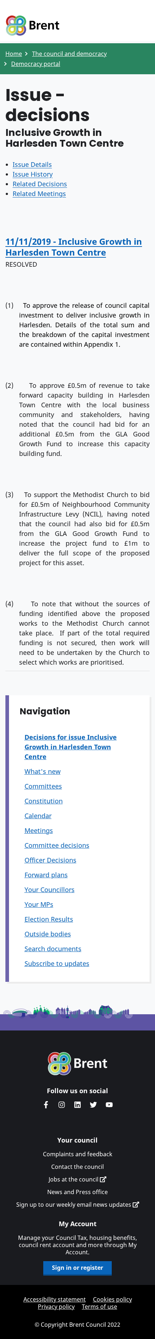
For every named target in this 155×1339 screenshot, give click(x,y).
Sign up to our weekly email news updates (74, 1204)
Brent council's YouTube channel (109, 1104)
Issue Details (32, 164)
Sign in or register (77, 1268)
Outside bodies (48, 934)
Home (13, 54)
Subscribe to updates (57, 963)
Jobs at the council (74, 1179)
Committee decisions (57, 845)
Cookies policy (112, 1299)
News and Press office (77, 1192)
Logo (32, 26)
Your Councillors (50, 889)
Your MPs (39, 904)
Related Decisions (40, 183)
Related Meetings (39, 193)
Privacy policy (56, 1306)
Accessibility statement (54, 1299)
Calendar (38, 815)
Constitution (44, 801)
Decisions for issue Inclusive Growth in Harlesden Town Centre (71, 747)
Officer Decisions (50, 860)
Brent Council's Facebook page (45, 1104)
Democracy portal (35, 64)
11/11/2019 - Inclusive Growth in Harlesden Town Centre (73, 246)
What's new (43, 771)
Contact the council (77, 1166)
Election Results (49, 919)
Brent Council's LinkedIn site (77, 1104)
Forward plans (46, 874)
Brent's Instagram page (61, 1104)
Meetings (39, 830)
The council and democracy (69, 54)
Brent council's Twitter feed (93, 1104)
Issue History (33, 174)
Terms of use (99, 1306)
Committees (43, 786)
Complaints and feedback (77, 1154)
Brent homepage (77, 1063)
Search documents (53, 948)
